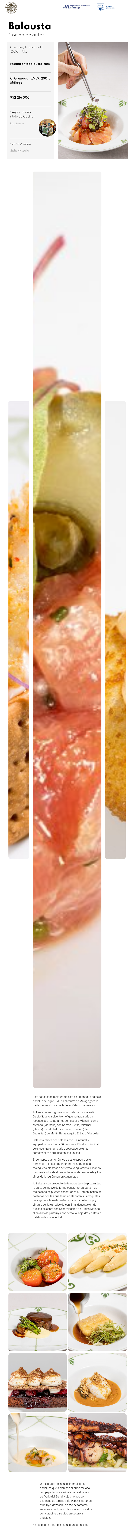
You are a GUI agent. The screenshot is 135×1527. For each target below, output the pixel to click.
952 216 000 (20, 97)
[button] (128, 8)
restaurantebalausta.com (30, 64)
